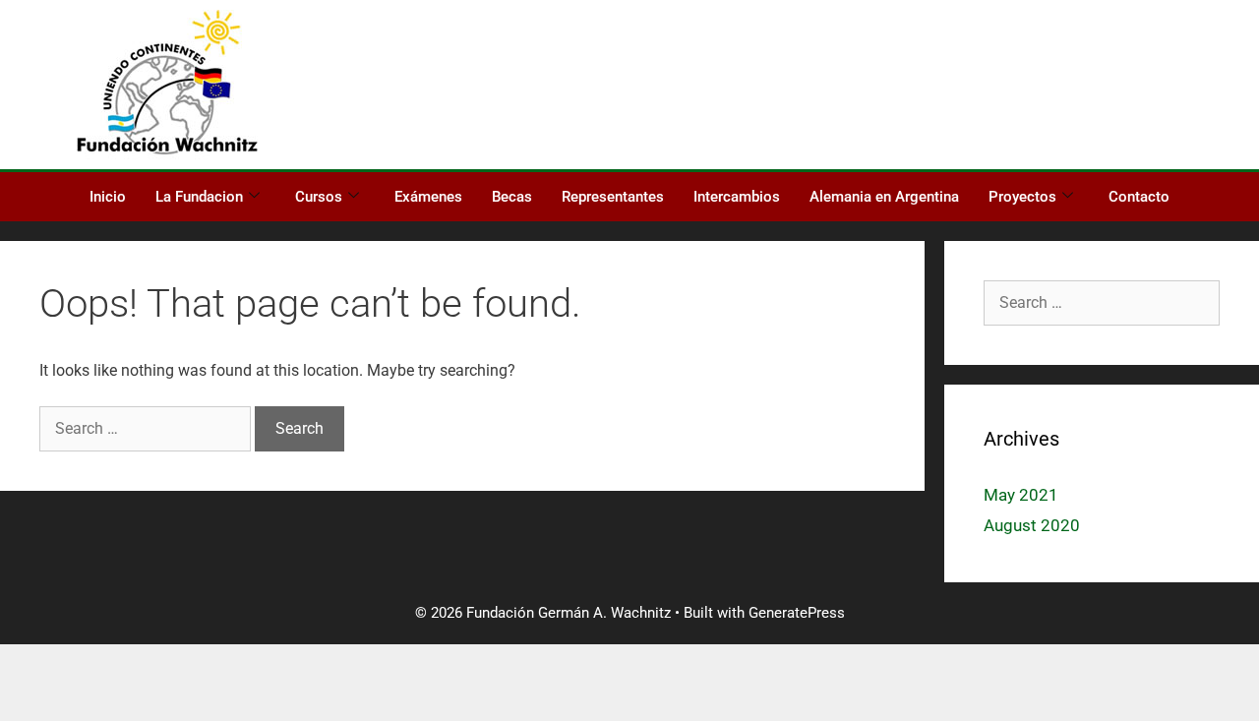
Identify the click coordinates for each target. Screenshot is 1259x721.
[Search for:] (147, 428)
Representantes (613, 197)
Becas (512, 197)
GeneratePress (797, 613)
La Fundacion (199, 197)
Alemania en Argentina (884, 197)
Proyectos (1022, 197)
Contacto (1139, 197)
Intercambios (736, 197)
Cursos (318, 197)
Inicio (108, 197)
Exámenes (428, 197)
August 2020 (1032, 525)
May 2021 (1021, 495)
